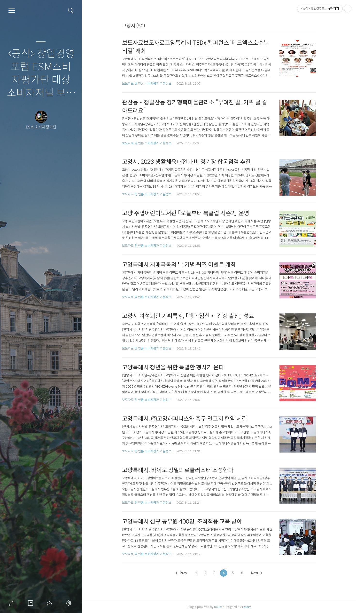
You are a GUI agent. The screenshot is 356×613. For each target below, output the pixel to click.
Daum (218, 607)
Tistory (246, 607)
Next (255, 573)
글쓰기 (12, 603)
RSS (50, 603)
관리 (70, 603)
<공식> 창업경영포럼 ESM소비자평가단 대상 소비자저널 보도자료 (41, 74)
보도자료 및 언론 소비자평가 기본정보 (146, 83)
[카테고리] (11, 10)
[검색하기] (71, 10)
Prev (183, 573)
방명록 (31, 603)
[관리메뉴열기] (347, 8)
